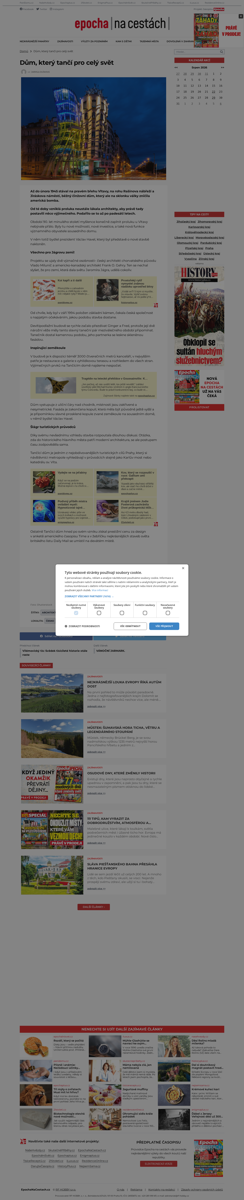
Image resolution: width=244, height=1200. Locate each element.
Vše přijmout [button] (164, 626)
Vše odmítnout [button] (130, 626)
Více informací (100, 590)
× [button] (183, 568)
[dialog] (122, 600)
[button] (122, 596)
